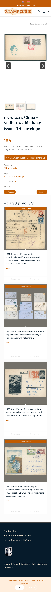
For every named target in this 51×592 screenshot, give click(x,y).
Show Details (35, 279)
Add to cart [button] (16, 434)
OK (20, 587)
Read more (16, 279)
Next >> (42, 192)
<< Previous (10, 192)
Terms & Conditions (21, 564)
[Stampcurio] (21, 11)
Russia (13, 168)
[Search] (37, 11)
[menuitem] (37, 11)
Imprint (7, 564)
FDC (15, 176)
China (6, 168)
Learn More (31, 587)
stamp (20, 176)
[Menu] (44, 12)
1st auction (8, 176)
